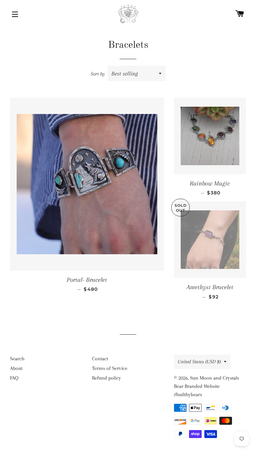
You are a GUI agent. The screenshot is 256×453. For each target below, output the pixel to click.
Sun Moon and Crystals (214, 378)
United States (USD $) (199, 362)
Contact (100, 359)
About (16, 368)
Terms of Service (109, 368)
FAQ (14, 378)
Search (17, 359)
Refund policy (106, 378)
